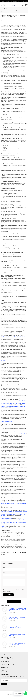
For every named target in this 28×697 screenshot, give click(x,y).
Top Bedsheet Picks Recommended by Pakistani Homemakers (17, 635)
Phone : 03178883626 (6, 657)
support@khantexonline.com (10, 658)
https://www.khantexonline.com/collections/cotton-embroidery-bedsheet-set (11, 420)
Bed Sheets (6, 8)
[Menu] (1, 4)
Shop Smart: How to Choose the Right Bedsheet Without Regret (17, 618)
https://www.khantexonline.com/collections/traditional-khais (14, 433)
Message (4, 577)
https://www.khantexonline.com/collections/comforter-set (13, 431)
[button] (25, 5)
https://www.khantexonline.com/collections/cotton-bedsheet (13, 336)
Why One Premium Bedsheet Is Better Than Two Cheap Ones (17, 644)
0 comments (4, 20)
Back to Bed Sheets (14, 601)
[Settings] (23, 5)
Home (2, 8)
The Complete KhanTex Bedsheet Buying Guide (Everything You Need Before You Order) (17, 609)
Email (4, 572)
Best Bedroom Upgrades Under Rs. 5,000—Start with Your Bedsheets (18, 626)
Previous (4, 558)
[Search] (4, 4)
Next (25, 558)
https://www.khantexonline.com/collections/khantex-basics (13, 503)
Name (4, 567)
